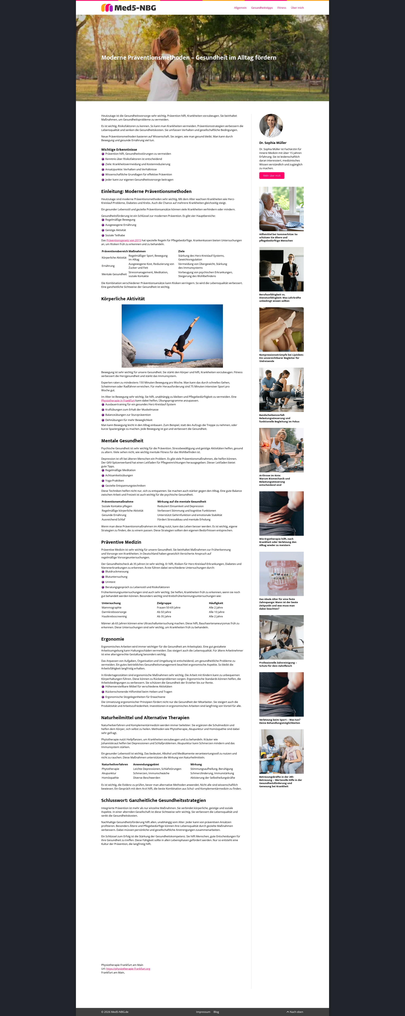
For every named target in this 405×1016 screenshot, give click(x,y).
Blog (216, 1012)
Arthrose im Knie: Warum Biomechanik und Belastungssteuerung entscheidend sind (274, 480)
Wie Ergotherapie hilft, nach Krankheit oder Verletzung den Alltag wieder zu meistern (277, 542)
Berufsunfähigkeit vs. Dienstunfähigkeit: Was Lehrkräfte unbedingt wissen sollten (280, 297)
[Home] (128, 8)
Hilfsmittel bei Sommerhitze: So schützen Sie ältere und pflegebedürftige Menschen (278, 237)
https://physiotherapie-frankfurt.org (128, 968)
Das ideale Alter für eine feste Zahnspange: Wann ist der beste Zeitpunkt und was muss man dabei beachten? (278, 604)
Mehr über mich (272, 175)
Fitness (281, 7)
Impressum (203, 1012)
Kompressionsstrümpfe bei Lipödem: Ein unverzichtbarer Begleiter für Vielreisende (281, 358)
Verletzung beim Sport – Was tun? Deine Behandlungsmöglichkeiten (279, 721)
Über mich (297, 7)
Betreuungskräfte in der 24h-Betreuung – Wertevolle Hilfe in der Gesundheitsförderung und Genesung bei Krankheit (280, 782)
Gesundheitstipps (262, 7)
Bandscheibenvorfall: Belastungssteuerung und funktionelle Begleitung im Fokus (279, 418)
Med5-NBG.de (119, 1012)
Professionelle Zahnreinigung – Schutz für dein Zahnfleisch (278, 664)
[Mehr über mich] (271, 126)
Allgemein (240, 7)
